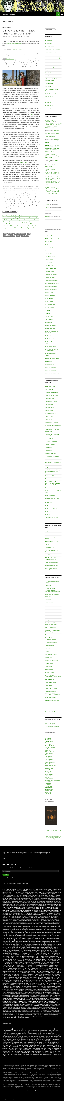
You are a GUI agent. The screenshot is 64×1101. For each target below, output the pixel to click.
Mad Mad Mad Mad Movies (52, 283)
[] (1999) (28, 896)
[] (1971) (39, 1010)
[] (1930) (31, 904)
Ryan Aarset (48, 738)
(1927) (11, 965)
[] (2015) (42, 1029)
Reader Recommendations (52, 93)
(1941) (17, 941)
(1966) (24, 893)
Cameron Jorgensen (50, 762)
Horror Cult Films (49, 277)
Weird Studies (48, 685)
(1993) (15, 896)
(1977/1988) (37, 1045)
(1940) (39, 931)
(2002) (32, 890)
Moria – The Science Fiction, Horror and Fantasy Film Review (52, 471)
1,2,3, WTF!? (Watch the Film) (52, 238)
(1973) (19, 901)
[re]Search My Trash (50, 235)
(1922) (35, 971)
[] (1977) (37, 944)
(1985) (19, 892)
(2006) (50, 904)
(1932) (12, 935)
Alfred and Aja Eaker (50, 751)
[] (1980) (37, 1032)
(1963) (22, 889)
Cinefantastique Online (51, 401)
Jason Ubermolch (49, 787)
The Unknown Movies (50, 346)
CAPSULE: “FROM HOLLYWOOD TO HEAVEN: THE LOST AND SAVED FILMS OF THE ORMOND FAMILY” (52, 133)
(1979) (22, 975)
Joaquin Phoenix (23, 162)
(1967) (31, 901)
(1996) (47, 913)
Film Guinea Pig (49, 438)
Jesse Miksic (48, 771)
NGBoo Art (48, 310)
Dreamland (48, 534)
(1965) (12, 977)
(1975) (31, 902)
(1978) (41, 946)
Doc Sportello (10, 59)
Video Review (48, 108)
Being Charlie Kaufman (51, 531)
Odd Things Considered (51, 654)
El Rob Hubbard (49, 759)
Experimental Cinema (50, 268)
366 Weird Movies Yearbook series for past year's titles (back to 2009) (53, 838)
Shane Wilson (48, 792)
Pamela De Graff (49, 746)
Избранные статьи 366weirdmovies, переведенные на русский (52, 724)
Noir (18, 235)
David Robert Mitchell (18, 49)
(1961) (42, 898)
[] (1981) (33, 1044)
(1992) (14, 898)
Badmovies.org (49, 389)
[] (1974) (25, 1033)
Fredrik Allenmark (50, 740)
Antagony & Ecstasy (50, 386)
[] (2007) (28, 1016)
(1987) (14, 929)
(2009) (31, 892)
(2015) (14, 926)
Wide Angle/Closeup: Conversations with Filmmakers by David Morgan (52, 693)
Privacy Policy (5, 1099)
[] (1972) (38, 992)
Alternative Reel (49, 602)
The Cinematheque (50, 495)
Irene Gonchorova (49, 757)
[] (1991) (49, 1002)
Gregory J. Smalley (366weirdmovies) (50, 120)
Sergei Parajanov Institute (51, 562)
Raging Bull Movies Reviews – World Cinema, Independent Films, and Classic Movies (52, 483)
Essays (46, 70)
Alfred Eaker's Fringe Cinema (52, 49)
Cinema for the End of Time (52, 617)
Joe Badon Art (38, 1090)
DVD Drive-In (48, 262)
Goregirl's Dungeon (50, 444)
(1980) (50, 893)
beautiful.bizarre (49, 608)
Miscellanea (48, 86)
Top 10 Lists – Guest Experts (52, 105)
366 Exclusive (48, 43)
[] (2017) (19, 992)
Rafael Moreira (49, 769)
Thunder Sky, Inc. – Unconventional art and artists (53, 675)
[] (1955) (22, 920)
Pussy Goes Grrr (49, 666)
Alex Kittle (48, 599)
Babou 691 (48, 605)
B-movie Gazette (49, 247)
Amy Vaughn (48, 790)
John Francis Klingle (50, 765)
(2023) (22, 1045)
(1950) (57, 972)
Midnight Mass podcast (51, 289)
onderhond (48, 313)
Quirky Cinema (49, 316)
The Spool (47, 514)
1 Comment (26, 36)
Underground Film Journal (52, 358)
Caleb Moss (48, 772)
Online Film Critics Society (52, 660)
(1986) (10, 938)
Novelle (47, 651)
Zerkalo (53, 1042)
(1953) (7, 937)
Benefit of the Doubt (50, 611)
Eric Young (48, 793)
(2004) (5, 889)
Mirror (49, 1042)
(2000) (19, 962)
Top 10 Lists (48, 102)
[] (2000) (40, 959)
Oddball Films (48, 657)
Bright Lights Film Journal (51, 395)
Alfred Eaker (48, 750)
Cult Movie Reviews (50, 256)
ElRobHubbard (49, 145)
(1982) (17, 959)
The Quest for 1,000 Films (51, 508)
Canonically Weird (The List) (52, 58)
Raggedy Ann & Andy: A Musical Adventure (41, 1047)
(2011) (54, 953)
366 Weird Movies (8, 14)
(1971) (30, 889)
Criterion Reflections (50, 413)
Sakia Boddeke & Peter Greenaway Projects (51, 558)
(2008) (18, 907)
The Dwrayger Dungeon (51, 328)
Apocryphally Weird (50, 52)
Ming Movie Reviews (50, 467)
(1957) (43, 990)
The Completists (49, 672)
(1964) (38, 923)
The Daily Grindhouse (50, 325)
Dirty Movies (48, 419)
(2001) (14, 895)
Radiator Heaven (49, 479)
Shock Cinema (48, 319)
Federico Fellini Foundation (52, 541)
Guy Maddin (48, 544)
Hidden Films (48, 447)
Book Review (48, 55)
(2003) (33, 914)
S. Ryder (47, 777)
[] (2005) (50, 961)
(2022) (13, 1039)
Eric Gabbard (48, 756)
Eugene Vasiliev (49, 789)
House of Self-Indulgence (51, 280)
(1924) (7, 959)
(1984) (31, 913)
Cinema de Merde (49, 407)
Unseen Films (48, 361)
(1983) (18, 932)
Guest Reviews (49, 73)
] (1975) (57, 1042)
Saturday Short (49, 96)
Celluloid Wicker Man (50, 614)
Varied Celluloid (49, 364)
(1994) (46, 940)
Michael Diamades (50, 747)
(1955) (39, 969)
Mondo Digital (49, 301)
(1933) (23, 1017)
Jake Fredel (48, 754)
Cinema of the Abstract (51, 250)
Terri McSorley (49, 768)
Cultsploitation (49, 259)
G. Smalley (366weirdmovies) (52, 780)
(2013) (45, 916)
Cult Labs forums (49, 253)
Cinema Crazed (49, 404)
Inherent (32, 114)
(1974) (35, 975)
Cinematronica (49, 410)
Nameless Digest (49, 645)
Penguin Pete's (49, 663)
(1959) (7, 986)
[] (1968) (46, 919)
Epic (29, 233)
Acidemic (47, 244)
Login (3, 858)
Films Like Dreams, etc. (51, 441)
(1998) (16, 917)
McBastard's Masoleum (51, 286)
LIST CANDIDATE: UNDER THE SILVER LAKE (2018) (18, 32)
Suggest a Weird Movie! (52, 161)
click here (54, 1080)
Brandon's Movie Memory (51, 392)
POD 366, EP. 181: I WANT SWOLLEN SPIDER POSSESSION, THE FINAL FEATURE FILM (53, 191)
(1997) (39, 907)
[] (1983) (17, 905)
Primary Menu (62, 14)
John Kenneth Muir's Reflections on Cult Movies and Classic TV (53, 462)
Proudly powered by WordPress (17, 1099)
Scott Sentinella (49, 778)
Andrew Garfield (15, 53)
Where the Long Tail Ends (51, 517)
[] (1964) (30, 958)
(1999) (27, 934)
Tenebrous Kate (49, 669)
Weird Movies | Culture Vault (52, 373)
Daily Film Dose (49, 416)
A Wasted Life (48, 241)
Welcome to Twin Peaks (51, 688)
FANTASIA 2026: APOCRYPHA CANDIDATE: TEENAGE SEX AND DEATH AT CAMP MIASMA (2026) (53, 125)
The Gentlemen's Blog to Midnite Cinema (51, 332)
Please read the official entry (14, 43)
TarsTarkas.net (48, 322)
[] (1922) (21, 940)
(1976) (38, 893)
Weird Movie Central (50, 367)
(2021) (43, 1042)
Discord (47, 207)
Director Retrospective (51, 67)
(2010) (45, 901)
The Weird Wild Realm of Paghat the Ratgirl (51, 349)
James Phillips (48, 774)
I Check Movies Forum (51, 642)
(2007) (12, 968)
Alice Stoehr (48, 783)
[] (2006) (41, 947)
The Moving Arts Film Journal (52, 505)
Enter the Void (49, 265)
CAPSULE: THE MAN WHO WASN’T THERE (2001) (52, 141)
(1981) (39, 961)
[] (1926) (12, 974)
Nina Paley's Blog (49, 555)
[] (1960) (34, 943)
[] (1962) (33, 929)
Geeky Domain (49, 635)
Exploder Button (49, 271)
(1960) (43, 999)
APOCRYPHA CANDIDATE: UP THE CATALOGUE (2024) (52, 173)
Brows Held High (49, 398)
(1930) (44, 955)
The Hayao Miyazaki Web (51, 565)
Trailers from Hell (49, 679)
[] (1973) (29, 952)
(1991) (51, 899)
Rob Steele (48, 781)
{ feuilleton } (48, 585)
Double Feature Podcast (51, 422)
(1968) (43, 889)
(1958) (6, 1010)
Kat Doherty (48, 748)
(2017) (38, 966)
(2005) (50, 935)
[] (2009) (51, 923)
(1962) (20, 908)
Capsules (47, 61)
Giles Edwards (16, 36)
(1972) (14, 904)
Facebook (47, 212)
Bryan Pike (48, 775)
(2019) (27, 1041)
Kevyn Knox (48, 766)
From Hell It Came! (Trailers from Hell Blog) (52, 631)
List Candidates (6, 27)
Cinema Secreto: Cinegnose (52, 712)
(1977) (14, 889)
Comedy (10, 233)
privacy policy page (47, 1081)
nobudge (47, 648)
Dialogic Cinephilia (50, 620)
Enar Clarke (48, 744)
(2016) (53, 938)
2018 (5, 233)
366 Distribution (49, 40)
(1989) (48, 925)
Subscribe (6, 874)
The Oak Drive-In (49, 335)
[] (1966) (31, 916)
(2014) (37, 920)
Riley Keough (24, 53)
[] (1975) (27, 898)
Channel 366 (48, 64)
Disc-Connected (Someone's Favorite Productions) (52, 623)
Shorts (46, 99)
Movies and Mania (50, 304)
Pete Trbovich (48, 786)
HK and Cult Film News (51, 274)
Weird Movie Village (50, 370)
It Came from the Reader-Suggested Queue (51, 79)
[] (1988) (10, 893)
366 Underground (49, 46)
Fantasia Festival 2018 (9, 235)
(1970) (31, 908)
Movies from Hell (49, 307)
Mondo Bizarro (49, 298)
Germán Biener (49, 741)
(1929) (18, 910)
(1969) (39, 899)
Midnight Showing (50, 295)
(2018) (37, 962)
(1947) (30, 1035)
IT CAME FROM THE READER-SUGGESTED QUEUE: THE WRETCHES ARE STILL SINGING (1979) (52, 148)
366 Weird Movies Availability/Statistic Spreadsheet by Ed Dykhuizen (52, 590)
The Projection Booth (50, 338)
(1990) (53, 892)
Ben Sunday (48, 784)
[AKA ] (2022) (14, 1029)
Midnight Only (49, 292)
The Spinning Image (50, 511)
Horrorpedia (48, 450)
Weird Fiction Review (50, 682)
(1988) (41, 892)
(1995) (45, 917)
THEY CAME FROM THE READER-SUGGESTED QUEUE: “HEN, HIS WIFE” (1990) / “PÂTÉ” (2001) (52, 181)
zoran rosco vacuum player (52, 700)
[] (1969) (28, 935)
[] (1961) (24, 956)
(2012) (52, 902)
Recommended (25, 235)
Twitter (47, 216)
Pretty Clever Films (50, 476)
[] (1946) (20, 899)
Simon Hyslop (48, 760)
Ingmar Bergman (49, 547)
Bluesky (47, 204)
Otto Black (48, 743)
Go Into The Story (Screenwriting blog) (50, 638)
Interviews (48, 76)
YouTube (47, 221)
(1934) (21, 902)
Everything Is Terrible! (51, 627)
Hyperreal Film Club (50, 453)
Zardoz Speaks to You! (51, 697)
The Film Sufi (48, 502)
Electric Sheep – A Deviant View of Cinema (52, 430)
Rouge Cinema (49, 488)
